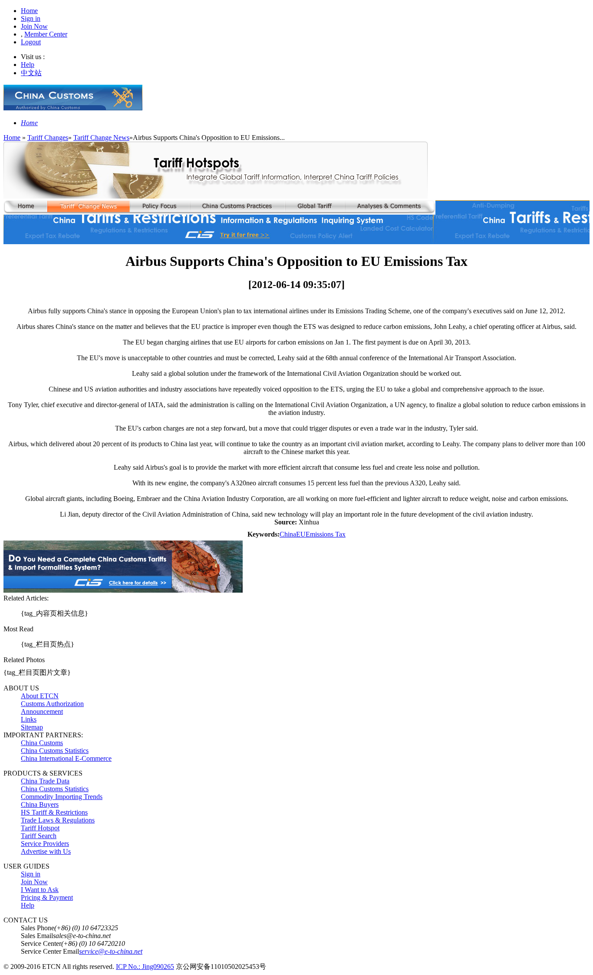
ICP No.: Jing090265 (145, 966)
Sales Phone (37, 928)
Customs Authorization (52, 703)
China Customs (42, 742)
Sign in (30, 18)
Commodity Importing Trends (61, 796)
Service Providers (45, 843)
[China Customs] (72, 108)
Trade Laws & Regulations (58, 820)
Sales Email (37, 935)
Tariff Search (38, 835)
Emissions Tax (326, 534)
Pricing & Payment (47, 897)
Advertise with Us (46, 851)
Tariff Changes (47, 137)
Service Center (41, 943)
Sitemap (32, 727)
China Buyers (40, 804)
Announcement (42, 711)
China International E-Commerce (66, 758)
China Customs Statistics (55, 750)
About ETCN (40, 696)
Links (28, 719)
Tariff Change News (101, 137)
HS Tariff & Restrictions (54, 812)
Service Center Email (50, 951)
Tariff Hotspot (40, 828)
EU (301, 534)
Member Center (45, 34)
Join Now (34, 26)
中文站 (31, 72)
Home (29, 10)
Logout (31, 42)
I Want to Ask (40, 889)
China (288, 534)
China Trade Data (45, 781)
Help (27, 64)
